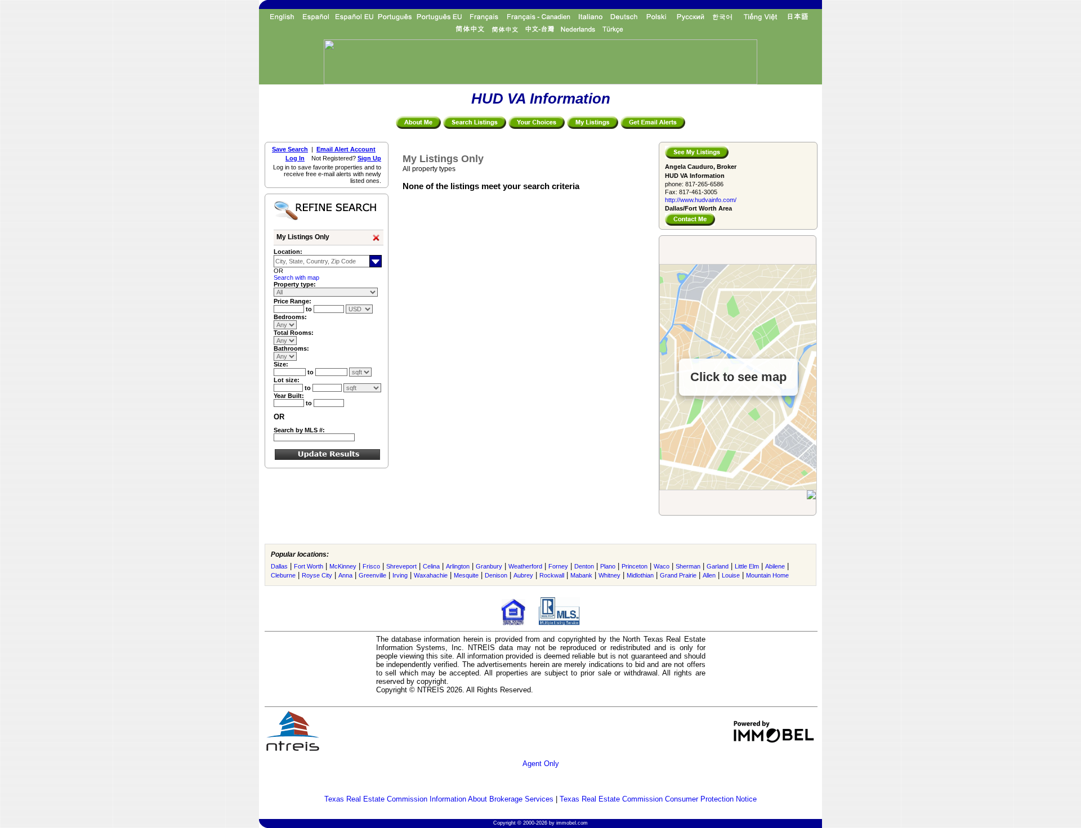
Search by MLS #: (299, 430)
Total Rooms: (294, 332)
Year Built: (289, 395)
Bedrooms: (290, 317)
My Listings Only (302, 237)
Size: (281, 364)
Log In (295, 158)
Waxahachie (431, 575)
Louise (731, 575)
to (310, 309)
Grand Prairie (678, 575)
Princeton (634, 566)
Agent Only (540, 763)
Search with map (296, 277)
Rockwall (551, 575)
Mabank (581, 575)
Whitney (609, 575)
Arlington (458, 566)
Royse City (317, 575)
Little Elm (747, 566)
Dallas (279, 566)
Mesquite (466, 575)
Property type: (295, 284)
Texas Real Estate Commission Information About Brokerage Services (438, 799)
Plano (607, 566)
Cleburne (283, 575)
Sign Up (369, 158)
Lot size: (287, 380)
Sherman (688, 566)
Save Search (290, 149)
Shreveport (401, 566)
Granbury (489, 566)
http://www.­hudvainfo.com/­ (700, 199)
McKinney (342, 566)
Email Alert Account (346, 149)
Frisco (371, 566)
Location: (288, 251)
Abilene (775, 566)
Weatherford (525, 566)
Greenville (372, 575)
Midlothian (640, 575)
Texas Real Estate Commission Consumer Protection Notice (658, 799)
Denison (496, 575)
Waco (661, 566)
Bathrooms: (291, 348)
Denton (584, 566)
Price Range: (292, 301)
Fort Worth (308, 566)
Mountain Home (767, 575)
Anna (345, 575)
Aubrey (523, 575)
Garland (718, 566)
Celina (431, 566)
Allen (709, 575)
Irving (400, 575)
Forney (558, 566)
